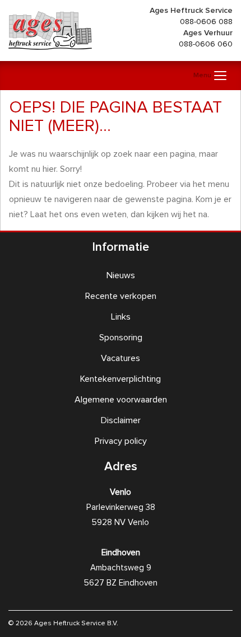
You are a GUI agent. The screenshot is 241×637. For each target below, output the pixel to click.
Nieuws (120, 275)
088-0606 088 (206, 22)
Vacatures (120, 358)
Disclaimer (121, 420)
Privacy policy (121, 441)
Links (121, 316)
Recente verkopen (120, 296)
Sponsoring (120, 337)
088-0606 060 (206, 44)
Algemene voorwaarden (121, 399)
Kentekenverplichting (120, 378)
